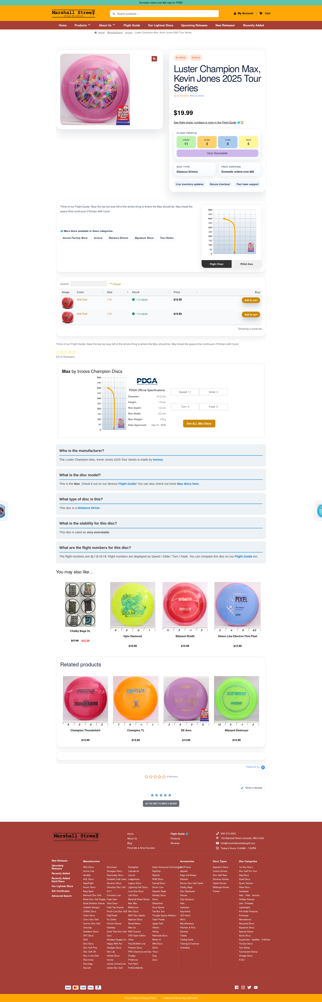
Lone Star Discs (136, 891)
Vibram (155, 927)
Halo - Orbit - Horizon (249, 895)
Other (130, 939)
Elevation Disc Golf (116, 887)
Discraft (87, 967)
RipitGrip (156, 871)
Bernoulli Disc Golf (92, 895)
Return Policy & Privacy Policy (140, 998)
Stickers (184, 931)
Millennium (133, 907)
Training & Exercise (189, 943)
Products (81, 25)
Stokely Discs (159, 895)
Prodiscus (133, 959)
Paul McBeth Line (136, 943)
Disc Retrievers (187, 891)
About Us (105, 25)
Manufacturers (115, 32)
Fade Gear (112, 899)
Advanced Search (62, 895)
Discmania (88, 959)
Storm (155, 899)
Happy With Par (114, 943)
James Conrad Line (116, 963)
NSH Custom (134, 931)
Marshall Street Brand (138, 899)
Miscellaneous (187, 923)
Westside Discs (160, 935)
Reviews (175, 843)
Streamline (157, 903)
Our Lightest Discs (160, 25)
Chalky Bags (186, 887)
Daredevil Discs (90, 931)
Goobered (243, 891)
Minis (182, 919)
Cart (267, 13)
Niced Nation (134, 923)
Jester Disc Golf (115, 967)
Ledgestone (133, 879)
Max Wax (132, 903)
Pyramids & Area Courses (141, 847)
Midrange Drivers (221, 887)
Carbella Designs (91, 907)
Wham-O (156, 939)
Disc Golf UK (89, 951)
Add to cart (251, 300)
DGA (85, 939)
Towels (183, 935)
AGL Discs (88, 879)
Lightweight (244, 907)
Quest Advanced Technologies (167, 867)
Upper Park (157, 923)
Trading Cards (187, 939)
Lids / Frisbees (246, 903)
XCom (155, 947)
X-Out (242, 959)
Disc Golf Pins (90, 947)
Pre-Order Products (248, 911)
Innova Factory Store (75, 237)
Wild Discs (157, 943)
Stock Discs (245, 935)
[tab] (251, 788)
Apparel (183, 871)
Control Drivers (220, 871)
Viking (155, 931)
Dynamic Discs (114, 883)
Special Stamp (246, 931)
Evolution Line (114, 895)
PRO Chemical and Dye (139, 951)
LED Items (185, 915)
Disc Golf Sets (220, 875)
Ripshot (156, 875)
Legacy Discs (134, 883)
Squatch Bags (159, 891)
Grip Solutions (187, 899)
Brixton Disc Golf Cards (191, 883)
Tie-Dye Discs (246, 943)
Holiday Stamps (246, 899)
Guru (109, 935)
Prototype (243, 915)
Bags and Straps (188, 875)
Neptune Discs (135, 919)
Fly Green (111, 919)
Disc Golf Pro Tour (248, 871)
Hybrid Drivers (220, 883)
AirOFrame (185, 867)
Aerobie (87, 875)
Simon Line (157, 887)
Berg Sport (88, 891)
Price (177, 292)
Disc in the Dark (91, 955)
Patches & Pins (187, 927)
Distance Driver (89, 508)
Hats (182, 903)
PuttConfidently (135, 967)
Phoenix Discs (135, 947)
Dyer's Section (246, 883)
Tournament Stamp (248, 951)
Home (63, 25)
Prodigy (132, 955)
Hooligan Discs (114, 947)
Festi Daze (112, 903)
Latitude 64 (133, 871)
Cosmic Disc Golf (91, 923)
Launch (131, 875)
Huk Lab (111, 951)
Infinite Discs (113, 955)
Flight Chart (216, 264)
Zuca (154, 959)
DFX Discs (88, 935)
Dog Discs (244, 875)
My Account (245, 13)
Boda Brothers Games (94, 903)
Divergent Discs (114, 871)
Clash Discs (89, 915)
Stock (136, 292)
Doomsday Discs (115, 875)
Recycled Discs (246, 923)
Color (80, 292)
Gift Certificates (61, 890)
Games (183, 895)
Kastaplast (133, 867)
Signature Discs (144, 237)
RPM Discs (157, 879)
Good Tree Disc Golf (117, 931)
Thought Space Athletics (164, 915)
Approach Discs (220, 867)
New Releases (60, 860)
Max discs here (188, 483)
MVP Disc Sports (136, 915)
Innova (128, 32)
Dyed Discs (244, 879)
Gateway (111, 927)
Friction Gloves (114, 923)
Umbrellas (185, 947)
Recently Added (253, 25)
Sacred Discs (158, 883)
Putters (216, 891)
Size (109, 292)
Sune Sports (158, 907)
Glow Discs (244, 887)
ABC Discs (88, 867)
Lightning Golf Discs (138, 887)
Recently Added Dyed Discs (61, 880)
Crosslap (87, 927)
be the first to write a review (161, 803)
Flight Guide (132, 25)
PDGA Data (246, 264)
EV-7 (109, 891)
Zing (154, 955)
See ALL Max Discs (199, 423)
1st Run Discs (246, 867)
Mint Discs (133, 911)
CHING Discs (89, 911)
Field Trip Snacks (115, 907)
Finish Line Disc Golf (117, 911)
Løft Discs (133, 895)
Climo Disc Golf (90, 919)
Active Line (88, 871)
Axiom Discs (89, 887)
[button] (154, 58)
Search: (64, 284)
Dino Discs (88, 943)
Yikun (155, 951)
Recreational (245, 919)
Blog (129, 843)
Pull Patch (133, 963)
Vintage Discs (246, 955)
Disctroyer (112, 867)
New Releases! (225, 25)
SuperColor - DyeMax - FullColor (254, 939)
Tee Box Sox (158, 911)
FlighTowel (112, 915)
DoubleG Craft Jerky (117, 879)
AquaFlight (88, 883)
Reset (117, 284)
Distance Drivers (118, 237)
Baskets (184, 879)
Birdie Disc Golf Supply (94, 899)
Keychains (185, 911)
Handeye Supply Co (116, 939)
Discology (88, 963)
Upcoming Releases (194, 25)
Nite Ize (132, 927)
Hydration (184, 907)
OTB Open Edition (137, 935)
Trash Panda (158, 919)
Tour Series (167, 237)
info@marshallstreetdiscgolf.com (238, 843)
